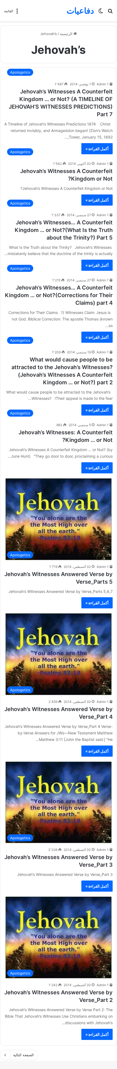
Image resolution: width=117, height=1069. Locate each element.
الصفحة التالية (23, 1055)
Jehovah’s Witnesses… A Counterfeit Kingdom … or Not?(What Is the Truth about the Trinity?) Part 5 (64, 230)
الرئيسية (66, 34)
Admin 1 (103, 84)
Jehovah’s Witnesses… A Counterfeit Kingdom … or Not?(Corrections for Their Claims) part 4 (59, 295)
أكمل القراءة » (97, 148)
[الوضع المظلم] (100, 13)
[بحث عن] (110, 13)
